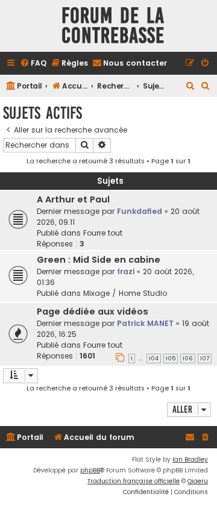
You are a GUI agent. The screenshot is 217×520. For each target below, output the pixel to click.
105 (170, 358)
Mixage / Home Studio (125, 293)
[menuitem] (33, 63)
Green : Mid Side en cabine (98, 260)
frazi (125, 271)
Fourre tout (102, 233)
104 (154, 358)
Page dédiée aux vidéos (92, 311)
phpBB (90, 470)
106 (188, 358)
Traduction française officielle (133, 481)
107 (204, 358)
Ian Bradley (190, 459)
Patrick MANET (145, 323)
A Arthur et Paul (73, 199)
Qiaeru (197, 481)
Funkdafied (139, 211)
